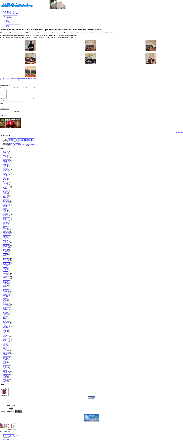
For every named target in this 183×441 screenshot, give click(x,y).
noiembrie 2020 (6, 233)
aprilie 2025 (5, 166)
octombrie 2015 (6, 309)
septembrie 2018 (6, 264)
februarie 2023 (6, 199)
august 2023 (5, 191)
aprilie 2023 (5, 196)
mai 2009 (5, 376)
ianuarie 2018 (6, 274)
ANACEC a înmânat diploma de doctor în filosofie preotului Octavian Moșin (18, 78)
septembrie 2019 (6, 249)
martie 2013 (5, 349)
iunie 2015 (5, 314)
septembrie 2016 (6, 295)
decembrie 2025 (6, 160)
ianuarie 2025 (6, 170)
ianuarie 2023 (6, 200)
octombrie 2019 (6, 247)
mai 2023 (5, 195)
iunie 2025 (5, 164)
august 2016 (5, 296)
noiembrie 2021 (6, 218)
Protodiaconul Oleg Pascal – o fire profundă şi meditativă (21, 138)
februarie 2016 (6, 304)
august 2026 (5, 151)
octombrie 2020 (6, 235)
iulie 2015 (5, 313)
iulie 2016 (5, 298)
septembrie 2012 (6, 357)
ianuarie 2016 (6, 305)
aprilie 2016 (5, 302)
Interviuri (8, 21)
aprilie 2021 (5, 227)
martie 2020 (5, 241)
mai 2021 (5, 226)
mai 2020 (5, 238)
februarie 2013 (6, 350)
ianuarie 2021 (6, 231)
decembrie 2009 (6, 371)
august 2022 (5, 206)
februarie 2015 (6, 320)
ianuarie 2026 (6, 159)
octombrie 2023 (6, 188)
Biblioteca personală (10, 19)
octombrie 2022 (6, 204)
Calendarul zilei (9, 17)
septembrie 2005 (6, 381)
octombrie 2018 (6, 263)
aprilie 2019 (5, 255)
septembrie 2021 (6, 220)
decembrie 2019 (6, 245)
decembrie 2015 (6, 307)
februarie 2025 (6, 169)
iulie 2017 (5, 282)
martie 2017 (5, 287)
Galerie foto (8, 12)
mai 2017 (5, 285)
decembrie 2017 (6, 276)
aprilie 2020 (5, 240)
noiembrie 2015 (6, 308)
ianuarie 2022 (6, 215)
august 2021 (5, 222)
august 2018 (5, 265)
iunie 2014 (5, 330)
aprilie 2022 (5, 211)
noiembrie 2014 (6, 323)
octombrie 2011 (6, 366)
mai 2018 (5, 269)
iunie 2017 (5, 283)
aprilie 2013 (5, 348)
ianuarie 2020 (6, 244)
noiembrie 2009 (6, 372)
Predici (7, 20)
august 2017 (5, 281)
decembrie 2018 (6, 260)
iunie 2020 (5, 237)
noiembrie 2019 (6, 246)
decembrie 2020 (6, 232)
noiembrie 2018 (6, 262)
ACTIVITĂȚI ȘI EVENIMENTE (11, 13)
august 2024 (5, 175)
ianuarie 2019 (6, 259)
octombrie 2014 (6, 325)
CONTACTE (6, 26)
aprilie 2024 (5, 181)
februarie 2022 (6, 214)
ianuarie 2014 (6, 336)
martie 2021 (5, 228)
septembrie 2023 (6, 190)
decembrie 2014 (6, 322)
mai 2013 (5, 347)
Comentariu (3, 98)
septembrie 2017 (6, 280)
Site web (2, 106)
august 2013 (5, 343)
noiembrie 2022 (6, 202)
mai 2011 (5, 367)
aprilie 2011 (5, 368)
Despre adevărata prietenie (15, 143)
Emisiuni (8, 25)
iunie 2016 (5, 299)
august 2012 (5, 358)
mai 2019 (5, 254)
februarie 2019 (6, 258)
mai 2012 (5, 362)
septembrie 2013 (6, 341)
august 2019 (5, 250)
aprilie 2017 (5, 286)
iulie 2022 (5, 208)
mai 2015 (5, 316)
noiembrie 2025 (6, 161)
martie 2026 (5, 156)
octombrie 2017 (6, 278)
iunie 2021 (5, 224)
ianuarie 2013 (6, 352)
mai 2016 (5, 300)
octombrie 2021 (6, 219)
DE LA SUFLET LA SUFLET (10, 15)
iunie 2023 (5, 193)
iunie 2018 (5, 268)
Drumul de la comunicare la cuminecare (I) (9, 80)
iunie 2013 (5, 345)
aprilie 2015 (5, 317)
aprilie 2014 (5, 332)
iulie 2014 (5, 329)
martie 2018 (5, 272)
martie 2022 (5, 213)
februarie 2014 (6, 335)
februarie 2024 (6, 183)
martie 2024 (5, 182)
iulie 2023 (5, 192)
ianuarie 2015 (6, 321)
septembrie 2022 (6, 205)
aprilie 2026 (5, 155)
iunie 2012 (5, 361)
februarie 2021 (6, 229)
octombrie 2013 (6, 340)
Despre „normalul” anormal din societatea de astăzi (25, 144)
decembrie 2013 (6, 338)
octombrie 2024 (6, 173)
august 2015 (5, 312)
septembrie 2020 (6, 236)
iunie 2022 (5, 209)
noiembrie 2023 (6, 187)
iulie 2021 (5, 223)
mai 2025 (5, 165)
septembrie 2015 (6, 311)
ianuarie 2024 (6, 184)
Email (2, 103)
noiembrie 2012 (6, 354)
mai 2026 (5, 154)
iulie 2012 (5, 359)
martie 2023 (5, 197)
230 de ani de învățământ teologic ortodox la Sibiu (18, 145)
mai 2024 (5, 179)
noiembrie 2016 (6, 292)
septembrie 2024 (6, 174)
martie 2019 (5, 256)
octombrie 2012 (6, 356)
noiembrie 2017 (6, 277)
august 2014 (5, 327)
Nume (2, 100)
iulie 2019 (5, 251)
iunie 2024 (5, 178)
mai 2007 (5, 380)
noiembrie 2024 (6, 172)
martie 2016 (5, 303)
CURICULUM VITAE (8, 11)
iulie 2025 (5, 163)
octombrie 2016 (6, 294)
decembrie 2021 (6, 217)
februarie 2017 (6, 289)
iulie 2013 (5, 344)
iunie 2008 (5, 377)
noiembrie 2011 (6, 365)
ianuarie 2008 (6, 379)
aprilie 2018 (5, 271)
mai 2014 (5, 331)
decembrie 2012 (6, 353)
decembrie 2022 (6, 201)
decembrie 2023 (6, 186)
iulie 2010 (5, 370)
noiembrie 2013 (6, 339)
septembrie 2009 (6, 375)
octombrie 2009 (6, 374)
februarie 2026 (6, 157)
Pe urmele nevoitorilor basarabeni (13, 24)
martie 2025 (5, 168)
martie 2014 (5, 334)
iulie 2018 (5, 267)
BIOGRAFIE (16, 141)
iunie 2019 (5, 253)
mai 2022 (5, 210)
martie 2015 (5, 318)
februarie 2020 (6, 242)
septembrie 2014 (6, 326)
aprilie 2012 (5, 363)
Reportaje (8, 22)
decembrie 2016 (6, 291)
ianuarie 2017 (6, 290)
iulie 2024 (5, 177)
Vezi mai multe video (178, 132)
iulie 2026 (5, 152)
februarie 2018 (6, 273)
